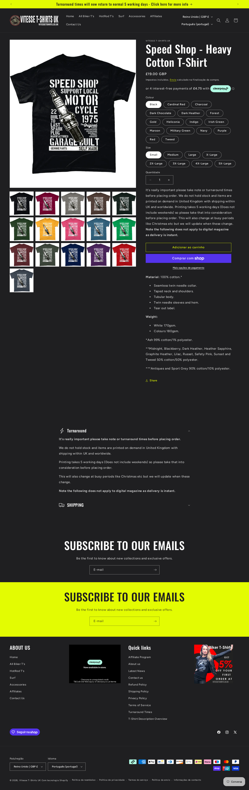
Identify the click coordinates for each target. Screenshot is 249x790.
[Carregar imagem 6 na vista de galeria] (21, 229)
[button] (218, 20)
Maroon (155, 130)
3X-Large (179, 163)
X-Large (211, 154)
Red (152, 139)
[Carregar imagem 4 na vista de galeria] (98, 203)
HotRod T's (17, 671)
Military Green (180, 130)
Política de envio (161, 780)
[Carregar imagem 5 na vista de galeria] (124, 203)
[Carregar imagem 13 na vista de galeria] (73, 255)
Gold (153, 122)
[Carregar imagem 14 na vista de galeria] (98, 255)
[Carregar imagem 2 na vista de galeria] (47, 203)
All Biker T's (17, 664)
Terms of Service (139, 705)
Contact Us (17, 698)
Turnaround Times (140, 712)
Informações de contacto (187, 780)
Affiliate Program (139, 657)
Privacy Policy (137, 698)
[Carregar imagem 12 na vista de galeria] (47, 255)
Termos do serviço (138, 780)
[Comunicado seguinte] (238, 4)
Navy (204, 130)
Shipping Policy (138, 691)
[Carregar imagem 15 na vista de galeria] (124, 255)
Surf (12, 677)
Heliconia (173, 122)
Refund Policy (137, 684)
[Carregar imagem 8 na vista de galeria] (73, 229)
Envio (173, 79)
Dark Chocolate (160, 113)
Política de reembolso (84, 780)
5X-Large (225, 163)
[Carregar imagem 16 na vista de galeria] (21, 280)
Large (192, 154)
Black (153, 104)
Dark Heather (190, 113)
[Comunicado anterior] (11, 4)
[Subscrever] (155, 569)
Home (14, 657)
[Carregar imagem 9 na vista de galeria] (98, 229)
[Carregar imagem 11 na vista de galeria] (21, 255)
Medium (173, 154)
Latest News (136, 671)
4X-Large (202, 163)
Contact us (135, 677)
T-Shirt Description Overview (147, 719)
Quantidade (153, 172)
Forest (214, 113)
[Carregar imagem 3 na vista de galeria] (73, 203)
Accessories (18, 684)
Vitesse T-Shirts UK (30, 780)
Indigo (194, 122)
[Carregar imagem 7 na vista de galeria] (47, 229)
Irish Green (216, 122)
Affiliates (16, 691)
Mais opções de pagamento (188, 267)
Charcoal (201, 104)
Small (153, 154)
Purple (222, 130)
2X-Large (156, 163)
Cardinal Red (176, 104)
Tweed (170, 139)
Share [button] (153, 380)
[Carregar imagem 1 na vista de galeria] (21, 203)
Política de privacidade (111, 780)
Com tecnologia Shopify (55, 780)
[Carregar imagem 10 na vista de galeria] (124, 229)
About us (134, 664)
